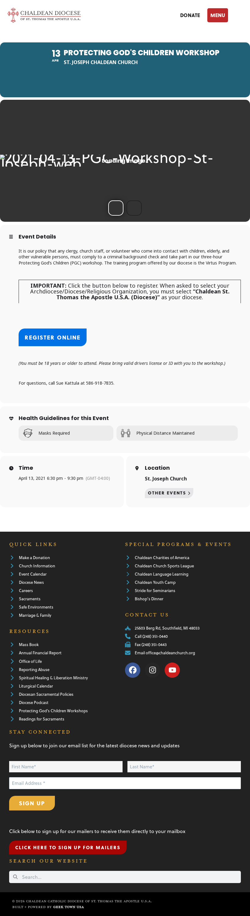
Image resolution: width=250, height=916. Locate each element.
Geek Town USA (68, 907)
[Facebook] (132, 670)
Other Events (167, 493)
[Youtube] (172, 670)
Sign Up (32, 803)
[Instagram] (152, 670)
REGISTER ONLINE (52, 337)
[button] (225, 15)
